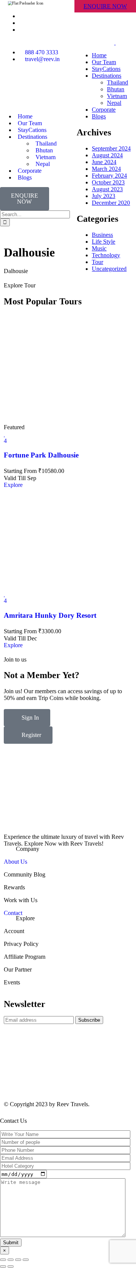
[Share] (11, 1260)
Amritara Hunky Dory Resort (50, 615)
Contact (13, 913)
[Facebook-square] (13, 1076)
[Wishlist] (5, 434)
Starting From (20, 471)
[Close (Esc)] (3, 1260)
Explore (13, 485)
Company (27, 849)
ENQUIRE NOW (105, 6)
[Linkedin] (54, 85)
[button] (68, 849)
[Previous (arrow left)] (3, 1266)
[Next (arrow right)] (11, 1266)
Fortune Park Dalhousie (41, 455)
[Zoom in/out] (26, 1260)
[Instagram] (33, 85)
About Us (15, 861)
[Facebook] (13, 85)
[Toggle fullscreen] (18, 1260)
